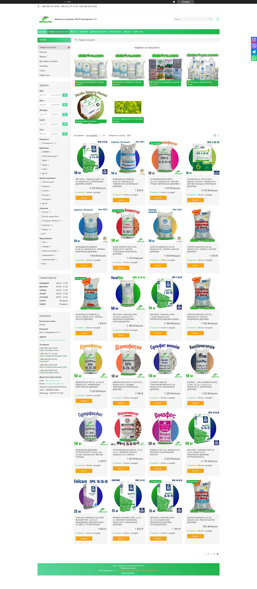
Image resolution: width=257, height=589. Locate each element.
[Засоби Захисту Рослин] (91, 107)
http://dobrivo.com (52, 380)
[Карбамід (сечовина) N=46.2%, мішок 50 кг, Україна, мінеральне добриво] (91, 225)
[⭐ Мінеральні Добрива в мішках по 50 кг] (91, 70)
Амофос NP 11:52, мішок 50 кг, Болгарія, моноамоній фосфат (165, 452)
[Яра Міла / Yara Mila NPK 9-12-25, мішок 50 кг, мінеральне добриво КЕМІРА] (91, 158)
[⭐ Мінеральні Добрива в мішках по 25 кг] (128, 70)
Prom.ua (141, 566)
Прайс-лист (138, 32)
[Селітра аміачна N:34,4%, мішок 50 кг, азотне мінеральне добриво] (202, 293)
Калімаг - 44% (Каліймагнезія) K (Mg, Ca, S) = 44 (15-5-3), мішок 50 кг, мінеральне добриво (202, 385)
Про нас (73, 32)
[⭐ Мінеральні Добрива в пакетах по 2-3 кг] (165, 70)
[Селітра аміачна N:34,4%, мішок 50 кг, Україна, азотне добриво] (165, 225)
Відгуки (127, 32)
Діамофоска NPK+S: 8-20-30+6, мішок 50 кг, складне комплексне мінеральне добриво (127, 385)
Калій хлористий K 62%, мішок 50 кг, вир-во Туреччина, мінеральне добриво (125, 250)
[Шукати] (210, 19)
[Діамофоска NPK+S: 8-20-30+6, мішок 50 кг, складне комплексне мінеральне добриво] (128, 361)
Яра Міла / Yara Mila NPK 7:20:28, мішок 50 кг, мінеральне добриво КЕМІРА (164, 316)
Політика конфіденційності (148, 570)
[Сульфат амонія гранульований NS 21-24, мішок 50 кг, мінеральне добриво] (165, 361)
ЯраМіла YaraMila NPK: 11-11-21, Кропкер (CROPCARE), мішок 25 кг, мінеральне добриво (127, 521)
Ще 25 (44, 173)
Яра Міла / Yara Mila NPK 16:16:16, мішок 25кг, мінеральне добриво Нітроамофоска (162, 521)
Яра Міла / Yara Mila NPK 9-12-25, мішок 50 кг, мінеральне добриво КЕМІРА (90, 181)
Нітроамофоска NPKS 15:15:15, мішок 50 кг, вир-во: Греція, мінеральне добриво (164, 181)
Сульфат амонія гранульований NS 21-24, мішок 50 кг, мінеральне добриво (162, 385)
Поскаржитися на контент (127, 570)
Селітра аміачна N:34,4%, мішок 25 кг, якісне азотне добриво (201, 520)
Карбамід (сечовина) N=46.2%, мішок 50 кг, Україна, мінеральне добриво (90, 249)
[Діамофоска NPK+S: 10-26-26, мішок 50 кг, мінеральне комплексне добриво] (91, 361)
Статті (42, 70)
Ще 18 (44, 203)
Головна (42, 32)
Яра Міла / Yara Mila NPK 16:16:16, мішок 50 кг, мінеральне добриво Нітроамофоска (125, 318)
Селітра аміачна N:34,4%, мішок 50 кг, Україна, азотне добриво (164, 249)
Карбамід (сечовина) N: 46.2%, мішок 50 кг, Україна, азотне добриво (89, 316)
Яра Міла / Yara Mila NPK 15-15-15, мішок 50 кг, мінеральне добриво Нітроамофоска (201, 453)
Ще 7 (44, 234)
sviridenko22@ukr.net (54, 383)
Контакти (84, 32)
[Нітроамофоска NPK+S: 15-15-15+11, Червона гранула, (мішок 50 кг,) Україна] (128, 428)
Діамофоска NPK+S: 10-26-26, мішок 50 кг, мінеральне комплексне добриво (90, 384)
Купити (84, 198)
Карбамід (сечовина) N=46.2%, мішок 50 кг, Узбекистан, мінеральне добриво (125, 182)
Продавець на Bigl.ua (128, 568)
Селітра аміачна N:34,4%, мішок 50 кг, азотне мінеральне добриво (199, 316)
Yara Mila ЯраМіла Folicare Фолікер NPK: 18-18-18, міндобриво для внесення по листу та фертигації (90, 521)
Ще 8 (44, 264)
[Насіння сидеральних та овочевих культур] (128, 107)
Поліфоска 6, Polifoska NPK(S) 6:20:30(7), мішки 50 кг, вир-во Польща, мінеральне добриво (201, 182)
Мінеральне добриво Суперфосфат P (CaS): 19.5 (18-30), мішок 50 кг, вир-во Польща (89, 453)
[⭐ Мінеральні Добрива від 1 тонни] (202, 70)
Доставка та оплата (98, 32)
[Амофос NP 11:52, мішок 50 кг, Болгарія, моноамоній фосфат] (165, 428)
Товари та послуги (57, 32)
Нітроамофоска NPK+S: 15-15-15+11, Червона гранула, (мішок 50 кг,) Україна (128, 452)
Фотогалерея (116, 32)
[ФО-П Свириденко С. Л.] (45, 19)
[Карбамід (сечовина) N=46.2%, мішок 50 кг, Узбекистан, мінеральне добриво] (128, 158)
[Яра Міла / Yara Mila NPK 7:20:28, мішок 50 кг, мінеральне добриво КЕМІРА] (165, 293)
